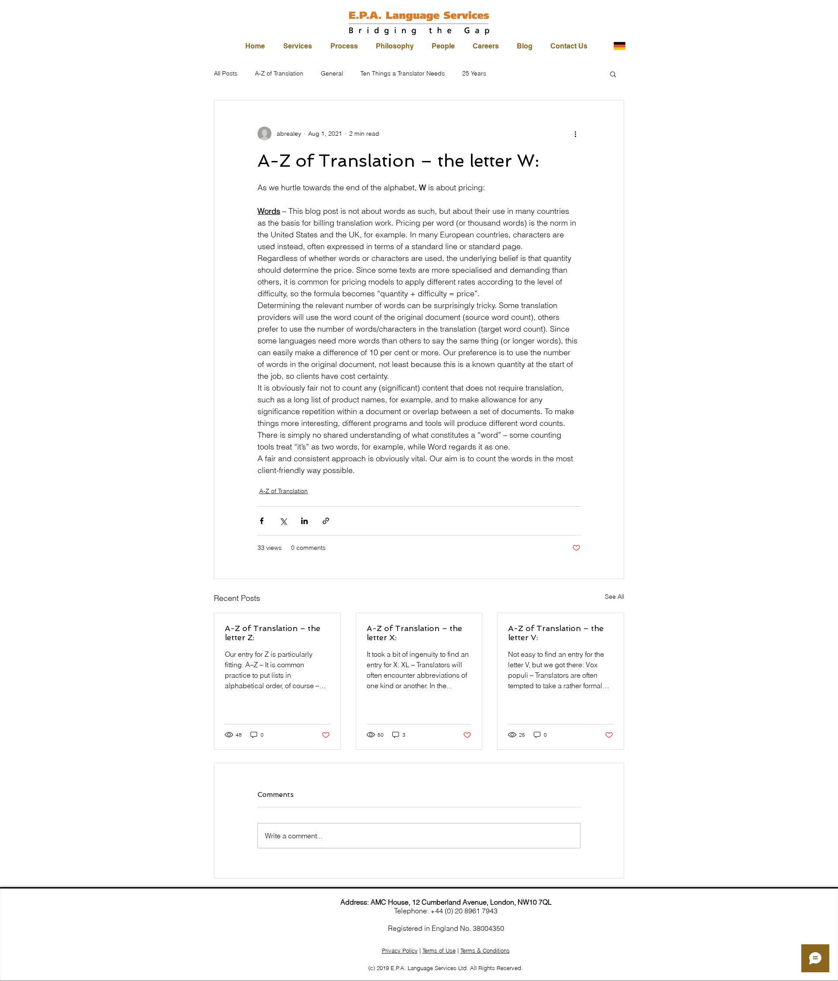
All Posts (225, 73)
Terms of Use (439, 950)
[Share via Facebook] (262, 521)
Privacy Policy (400, 950)
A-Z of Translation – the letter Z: (272, 633)
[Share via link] (326, 521)
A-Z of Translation (279, 73)
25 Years (474, 73)
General (332, 73)
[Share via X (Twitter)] (283, 521)
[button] (613, 73)
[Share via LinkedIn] (304, 521)
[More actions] (575, 133)
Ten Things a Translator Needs (403, 73)
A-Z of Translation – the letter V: (556, 633)
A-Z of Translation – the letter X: (414, 633)
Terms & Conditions (485, 950)
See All (614, 596)
